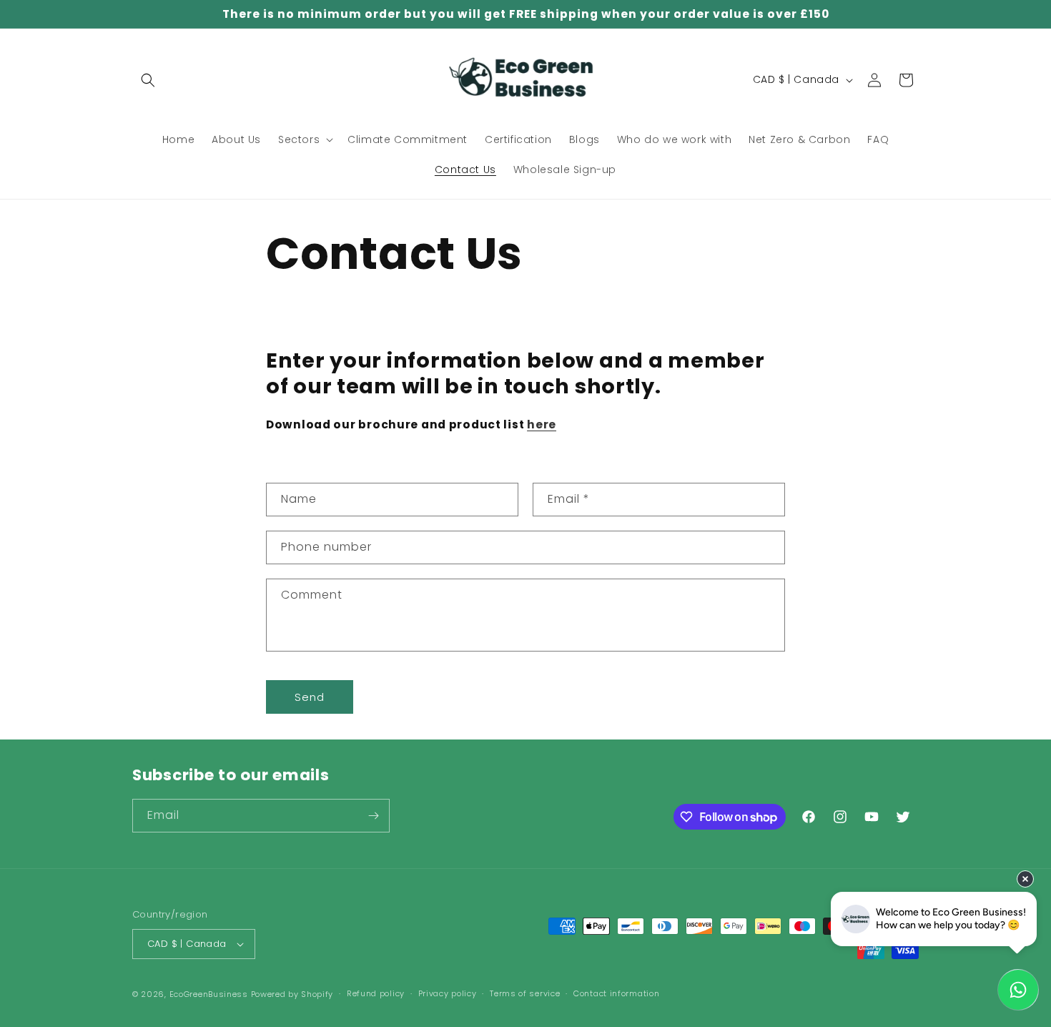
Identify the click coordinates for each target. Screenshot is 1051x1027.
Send (310, 696)
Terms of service (525, 993)
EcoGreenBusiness (208, 994)
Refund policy (376, 993)
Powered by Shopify (292, 994)
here (541, 424)
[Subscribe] (373, 815)
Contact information (616, 993)
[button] (148, 80)
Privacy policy (447, 993)
